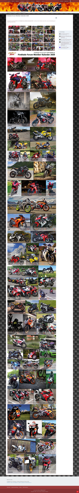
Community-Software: (39, 490)
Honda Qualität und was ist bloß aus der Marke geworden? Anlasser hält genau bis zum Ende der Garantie (66, 43)
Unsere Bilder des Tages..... (65, 47)
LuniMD (19, 482)
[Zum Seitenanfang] (78, 492)
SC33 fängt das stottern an (65, 33)
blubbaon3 (16, 482)
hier (14, 21)
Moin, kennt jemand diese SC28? (66, 39)
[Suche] (70, 1)
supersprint (23, 482)
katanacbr (8, 482)
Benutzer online (9, 479)
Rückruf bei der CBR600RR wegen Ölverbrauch (66, 37)
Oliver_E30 (12, 482)
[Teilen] (56, 18)
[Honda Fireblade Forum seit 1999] (39, 6)
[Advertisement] (65, 22)
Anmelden (61, 1)
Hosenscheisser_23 (28, 482)
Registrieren (66, 1)
